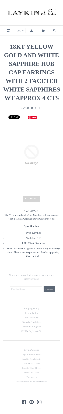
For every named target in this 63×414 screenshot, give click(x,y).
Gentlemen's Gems (31, 363)
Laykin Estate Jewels (31, 354)
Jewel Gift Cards (31, 372)
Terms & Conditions (31, 322)
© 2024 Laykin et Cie (31, 331)
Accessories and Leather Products (31, 381)
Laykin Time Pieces (31, 368)
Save (33, 117)
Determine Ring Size (31, 326)
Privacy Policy (31, 317)
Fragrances (31, 377)
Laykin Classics (31, 350)
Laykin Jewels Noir (31, 359)
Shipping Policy (31, 308)
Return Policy (31, 313)
